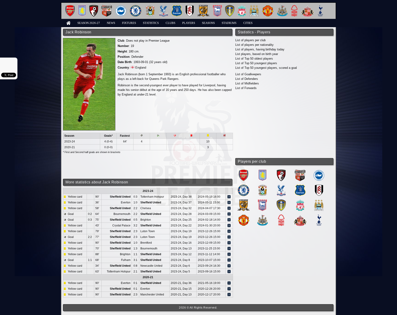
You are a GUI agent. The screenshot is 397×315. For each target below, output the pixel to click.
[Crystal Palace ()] (281, 186)
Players (188, 23)
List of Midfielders (247, 83)
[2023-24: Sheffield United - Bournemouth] (229, 248)
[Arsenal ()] (243, 171)
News (111, 23)
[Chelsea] (135, 7)
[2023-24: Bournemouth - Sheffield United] (229, 214)
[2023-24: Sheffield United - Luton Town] (229, 231)
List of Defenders (246, 79)
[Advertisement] (284, 124)
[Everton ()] (300, 186)
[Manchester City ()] (319, 201)
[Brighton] (121, 7)
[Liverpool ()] (300, 201)
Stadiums (229, 23)
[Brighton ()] (319, 171)
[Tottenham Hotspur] (320, 7)
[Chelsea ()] (243, 186)
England (140, 67)
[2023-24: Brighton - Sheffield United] (229, 254)
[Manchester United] (267, 7)
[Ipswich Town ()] (262, 201)
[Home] (68, 22)
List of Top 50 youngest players (256, 63)
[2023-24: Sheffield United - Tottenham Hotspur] (229, 196)
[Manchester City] (254, 7)
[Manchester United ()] (243, 216)
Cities (247, 23)
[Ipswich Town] (217, 7)
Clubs (170, 23)
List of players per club (250, 40)
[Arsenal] (70, 7)
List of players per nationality (254, 44)
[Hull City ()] (243, 201)
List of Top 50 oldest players (254, 58)
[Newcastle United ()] (262, 216)
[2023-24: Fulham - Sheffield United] (229, 260)
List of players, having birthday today (259, 49)
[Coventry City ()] (262, 186)
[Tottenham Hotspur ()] (319, 216)
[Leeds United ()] (281, 201)
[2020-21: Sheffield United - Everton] (229, 288)
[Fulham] (189, 7)
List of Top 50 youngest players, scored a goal (266, 67)
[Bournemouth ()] (281, 171)
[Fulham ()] (319, 186)
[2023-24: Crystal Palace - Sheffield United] (229, 225)
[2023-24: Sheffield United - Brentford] (229, 242)
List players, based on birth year (256, 54)
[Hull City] (203, 7)
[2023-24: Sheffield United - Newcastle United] (229, 265)
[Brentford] (106, 7)
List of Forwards (246, 88)
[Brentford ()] (300, 171)
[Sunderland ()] (300, 216)
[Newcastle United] (282, 7)
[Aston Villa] (82, 7)
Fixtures (129, 23)
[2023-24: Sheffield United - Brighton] (229, 219)
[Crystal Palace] (163, 7)
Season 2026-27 (88, 23)
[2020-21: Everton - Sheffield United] (229, 283)
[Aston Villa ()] (262, 171)
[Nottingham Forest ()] (281, 216)
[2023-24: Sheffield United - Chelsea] (229, 208)
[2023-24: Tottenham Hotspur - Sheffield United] (229, 271)
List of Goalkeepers (248, 74)
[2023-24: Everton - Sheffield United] (229, 202)
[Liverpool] (242, 7)
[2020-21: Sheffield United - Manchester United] (229, 294)
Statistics (151, 23)
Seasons (208, 23)
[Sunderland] (307, 7)
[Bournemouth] (93, 7)
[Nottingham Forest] (294, 7)
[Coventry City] (150, 7)
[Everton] (176, 7)
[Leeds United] (229, 7)
